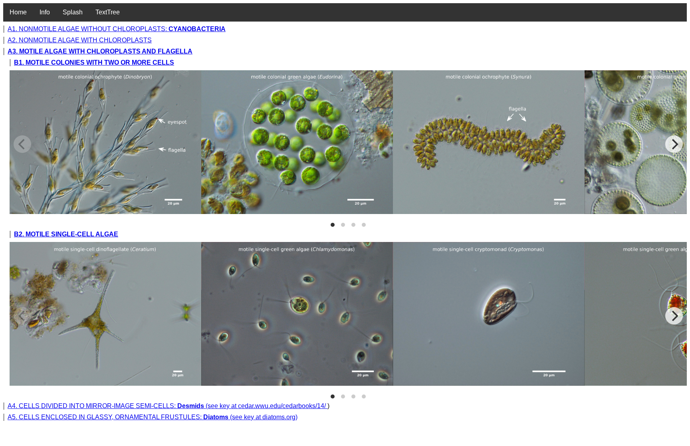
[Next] (674, 144)
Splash (73, 12)
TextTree (107, 12)
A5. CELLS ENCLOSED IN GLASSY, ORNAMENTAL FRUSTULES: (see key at (135, 417)
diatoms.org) (279, 417)
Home (18, 12)
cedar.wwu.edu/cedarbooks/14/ (282, 405)
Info (45, 12)
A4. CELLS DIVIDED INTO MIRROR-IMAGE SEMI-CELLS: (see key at (123, 405)
